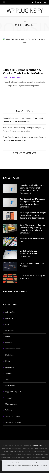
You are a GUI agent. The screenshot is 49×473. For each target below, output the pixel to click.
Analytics (9, 318)
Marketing (9, 355)
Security (8, 373)
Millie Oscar (10, 77)
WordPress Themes (13, 422)
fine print (45, 463)
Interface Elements (13, 349)
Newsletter (9, 367)
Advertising (10, 312)
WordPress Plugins (12, 416)
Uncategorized (11, 404)
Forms (7, 336)
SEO (7, 379)
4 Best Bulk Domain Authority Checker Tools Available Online (23, 71)
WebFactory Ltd (40, 445)
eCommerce (10, 330)
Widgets (8, 410)
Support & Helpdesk (13, 392)
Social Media (10, 385)
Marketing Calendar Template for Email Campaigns (28, 253)
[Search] (45, 2)
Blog (19, 77)
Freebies (8, 343)
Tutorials (8, 398)
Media (7, 361)
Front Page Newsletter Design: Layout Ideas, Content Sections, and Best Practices (33, 215)
